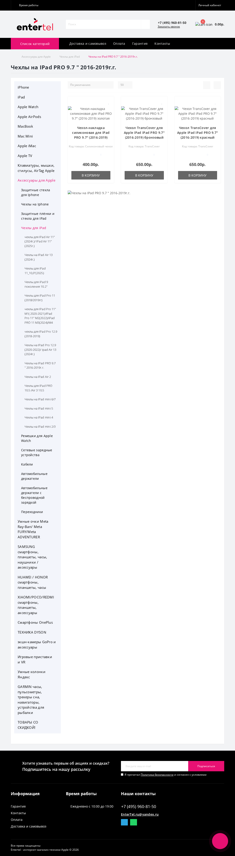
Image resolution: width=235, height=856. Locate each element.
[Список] (206, 85)
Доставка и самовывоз (87, 43)
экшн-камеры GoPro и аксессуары (37, 644)
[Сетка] (217, 85)
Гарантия (140, 43)
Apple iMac (27, 145)
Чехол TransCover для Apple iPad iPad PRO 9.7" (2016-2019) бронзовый (144, 133)
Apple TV (25, 155)
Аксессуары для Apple (36, 57)
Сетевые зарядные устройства (36, 452)
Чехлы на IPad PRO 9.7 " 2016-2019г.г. (40, 365)
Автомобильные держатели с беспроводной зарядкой (34, 495)
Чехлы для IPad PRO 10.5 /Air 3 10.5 (38, 388)
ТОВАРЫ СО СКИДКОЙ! (28, 725)
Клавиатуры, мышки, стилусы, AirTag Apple (36, 168)
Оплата (119, 43)
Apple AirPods (29, 116)
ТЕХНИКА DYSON (32, 632)
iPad (21, 97)
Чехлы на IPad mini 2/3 (40, 426)
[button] (28, 5)
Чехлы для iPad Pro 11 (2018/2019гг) (40, 297)
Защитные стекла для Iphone (35, 192)
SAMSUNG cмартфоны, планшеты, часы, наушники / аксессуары (32, 557)
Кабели (27, 464)
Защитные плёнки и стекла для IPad (37, 216)
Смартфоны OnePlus (35, 622)
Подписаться (206, 766)
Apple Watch (28, 106)
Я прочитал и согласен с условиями (166, 775)
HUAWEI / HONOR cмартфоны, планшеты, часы (33, 582)
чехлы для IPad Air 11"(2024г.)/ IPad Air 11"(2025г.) (40, 241)
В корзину (91, 175)
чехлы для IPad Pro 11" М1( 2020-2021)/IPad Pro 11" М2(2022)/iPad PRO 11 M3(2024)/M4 (40, 316)
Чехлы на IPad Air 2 (38, 377)
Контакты (162, 43)
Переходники (32, 512)
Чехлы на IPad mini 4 (39, 417)
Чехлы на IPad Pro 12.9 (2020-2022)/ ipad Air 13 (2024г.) (40, 349)
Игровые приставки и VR (35, 659)
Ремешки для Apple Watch (37, 438)
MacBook (25, 126)
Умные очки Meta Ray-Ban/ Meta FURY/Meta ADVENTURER (33, 529)
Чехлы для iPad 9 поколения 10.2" (36, 284)
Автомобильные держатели (34, 476)
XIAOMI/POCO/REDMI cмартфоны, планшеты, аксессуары (36, 605)
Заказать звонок (169, 26)
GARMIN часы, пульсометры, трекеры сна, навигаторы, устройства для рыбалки (31, 699)
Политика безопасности (157, 775)
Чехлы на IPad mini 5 (39, 408)
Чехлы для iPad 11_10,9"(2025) (35, 270)
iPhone (23, 87)
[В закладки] (108, 102)
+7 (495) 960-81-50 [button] (138, 806)
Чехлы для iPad (69, 57)
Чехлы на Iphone (35, 204)
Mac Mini (25, 136)
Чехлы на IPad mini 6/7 (40, 399)
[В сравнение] (108, 109)
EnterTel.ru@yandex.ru (140, 814)
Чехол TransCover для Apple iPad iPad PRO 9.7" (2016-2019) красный (197, 133)
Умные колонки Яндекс (31, 674)
